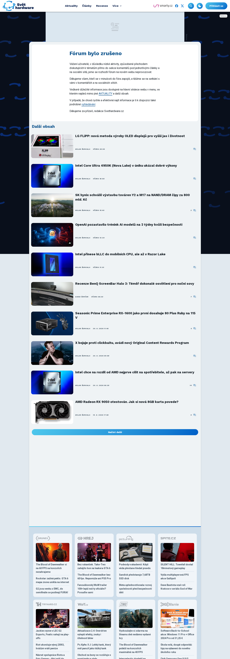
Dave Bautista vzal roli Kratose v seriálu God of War (176, 587)
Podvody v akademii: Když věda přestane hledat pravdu (135, 566)
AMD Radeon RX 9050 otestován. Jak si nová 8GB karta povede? (126, 402)
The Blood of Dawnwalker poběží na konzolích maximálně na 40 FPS (133, 648)
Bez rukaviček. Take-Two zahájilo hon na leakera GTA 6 (93, 566)
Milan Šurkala (82, 149)
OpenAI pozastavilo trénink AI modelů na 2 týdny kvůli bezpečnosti (128, 225)
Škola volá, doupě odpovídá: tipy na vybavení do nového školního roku (176, 648)
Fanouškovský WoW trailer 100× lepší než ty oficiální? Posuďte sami (92, 589)
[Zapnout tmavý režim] (200, 6)
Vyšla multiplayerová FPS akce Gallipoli (175, 576)
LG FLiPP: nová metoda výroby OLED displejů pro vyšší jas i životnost (130, 136)
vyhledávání (88, 104)
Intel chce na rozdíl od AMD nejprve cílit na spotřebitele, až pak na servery (134, 372)
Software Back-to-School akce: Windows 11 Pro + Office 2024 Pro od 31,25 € (177, 634)
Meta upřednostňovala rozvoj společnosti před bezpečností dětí (135, 589)
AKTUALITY (105, 93)
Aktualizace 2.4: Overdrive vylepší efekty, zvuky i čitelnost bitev (92, 634)
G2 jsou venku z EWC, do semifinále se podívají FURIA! (52, 590)
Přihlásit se (216, 6)
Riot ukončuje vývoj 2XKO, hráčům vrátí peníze (50, 646)
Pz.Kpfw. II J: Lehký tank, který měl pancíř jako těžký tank (94, 646)
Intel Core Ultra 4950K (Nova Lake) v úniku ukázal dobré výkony (126, 165)
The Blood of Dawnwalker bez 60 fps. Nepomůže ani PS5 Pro (94, 576)
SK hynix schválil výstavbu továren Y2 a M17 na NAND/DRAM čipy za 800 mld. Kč (132, 197)
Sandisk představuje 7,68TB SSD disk (134, 576)
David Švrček (82, 297)
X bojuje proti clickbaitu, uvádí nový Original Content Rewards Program (132, 343)
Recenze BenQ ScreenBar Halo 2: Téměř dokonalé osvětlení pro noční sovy (134, 284)
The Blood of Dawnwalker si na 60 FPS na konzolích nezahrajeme (51, 568)
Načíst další (115, 432)
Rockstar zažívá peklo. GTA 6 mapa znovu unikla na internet (52, 580)
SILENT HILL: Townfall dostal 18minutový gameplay (177, 566)
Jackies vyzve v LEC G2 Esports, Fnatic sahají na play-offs (52, 634)
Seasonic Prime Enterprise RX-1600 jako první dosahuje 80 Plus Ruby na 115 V (135, 315)
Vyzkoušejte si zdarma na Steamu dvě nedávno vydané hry (135, 634)
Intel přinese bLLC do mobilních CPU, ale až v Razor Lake (120, 254)
